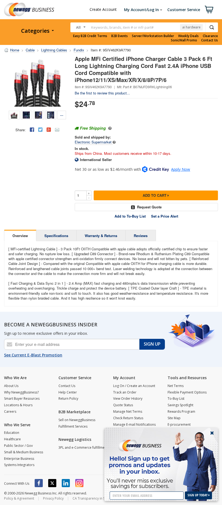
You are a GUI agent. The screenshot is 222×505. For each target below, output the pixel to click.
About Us (11, 385)
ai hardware (191, 27)
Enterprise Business (19, 458)
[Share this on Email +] (57, 129)
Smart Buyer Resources (22, 398)
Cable (30, 50)
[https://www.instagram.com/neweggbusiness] (79, 483)
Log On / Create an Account (134, 385)
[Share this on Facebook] (32, 129)
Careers (10, 411)
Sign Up (152, 344)
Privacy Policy (53, 498)
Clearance (210, 36)
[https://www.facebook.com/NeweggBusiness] (39, 483)
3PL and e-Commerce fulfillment (82, 447)
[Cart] (209, 9)
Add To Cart (155, 195)
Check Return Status (128, 418)
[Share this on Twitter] (40, 129)
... (61, 114)
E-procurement (179, 424)
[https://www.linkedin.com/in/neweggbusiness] (66, 483)
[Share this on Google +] (49, 129)
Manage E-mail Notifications (134, 424)
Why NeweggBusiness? (21, 392)
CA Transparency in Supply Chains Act (101, 498)
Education (11, 432)
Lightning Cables (54, 50)
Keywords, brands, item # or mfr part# (122, 27)
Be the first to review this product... (102, 93)
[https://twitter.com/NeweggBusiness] (52, 483)
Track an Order (124, 392)
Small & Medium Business (23, 452)
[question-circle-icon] (109, 128)
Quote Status (123, 405)
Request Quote (149, 206)
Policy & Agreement (19, 498)
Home (14, 50)
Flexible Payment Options (187, 392)
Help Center (67, 392)
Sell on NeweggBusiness (76, 420)
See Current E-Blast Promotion (33, 355)
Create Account (103, 9)
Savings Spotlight (180, 405)
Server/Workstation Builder (153, 36)
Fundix (79, 50)
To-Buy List (176, 398)
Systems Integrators (19, 465)
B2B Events (119, 36)
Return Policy (68, 398)
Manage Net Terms (127, 411)
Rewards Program (181, 411)
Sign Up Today (198, 495)
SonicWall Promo (184, 40)
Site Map (174, 418)
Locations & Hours (18, 405)
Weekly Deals (188, 36)
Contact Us (209, 40)
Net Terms (176, 385)
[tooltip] (114, 142)
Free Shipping (93, 128)
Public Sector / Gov (18, 445)
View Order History (127, 398)
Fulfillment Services (72, 426)
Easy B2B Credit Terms (90, 36)
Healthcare (12, 439)
